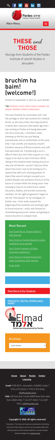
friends (27, 106)
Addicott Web (35, 433)
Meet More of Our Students (22, 291)
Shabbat (24, 109)
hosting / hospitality (38, 106)
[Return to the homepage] (26, 14)
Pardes (32, 375)
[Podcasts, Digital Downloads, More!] (24, 318)
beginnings (14, 106)
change (21, 106)
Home (14, 375)
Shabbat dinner (34, 109)
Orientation (16, 109)
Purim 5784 (14, 265)
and (27, 44)
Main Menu (13, 23)
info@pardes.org (30, 403)
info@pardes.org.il (27, 392)
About (23, 375)
